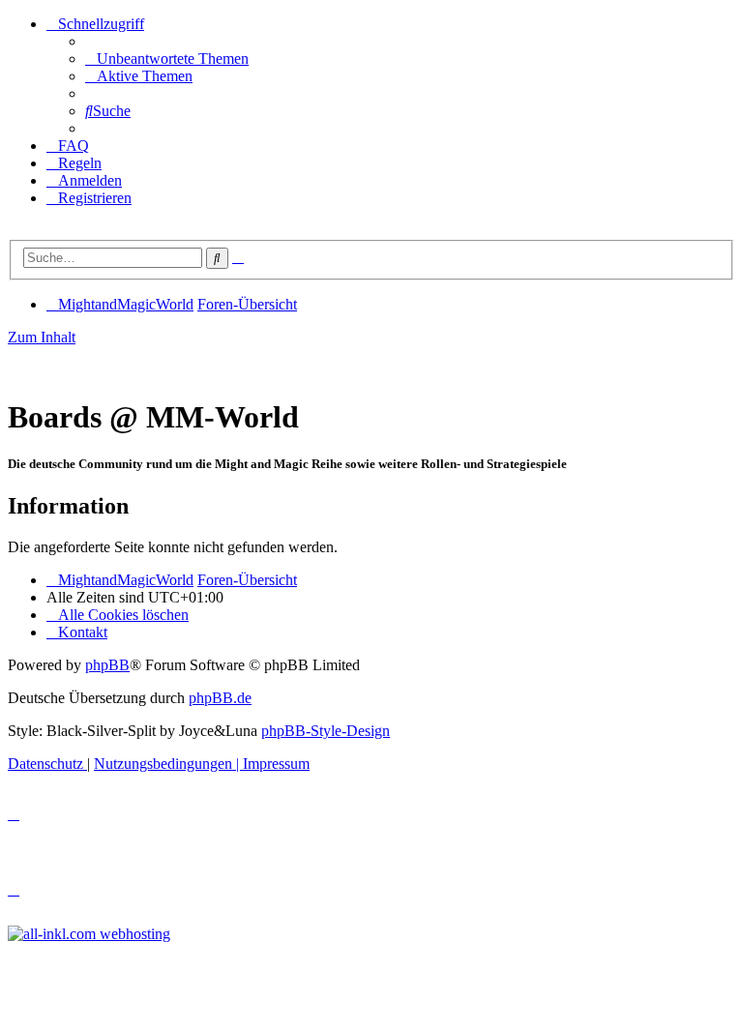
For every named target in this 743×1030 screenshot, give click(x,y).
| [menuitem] (168, 763)
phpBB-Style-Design (325, 730)
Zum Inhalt (41, 337)
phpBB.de (220, 698)
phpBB (107, 665)
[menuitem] (167, 58)
